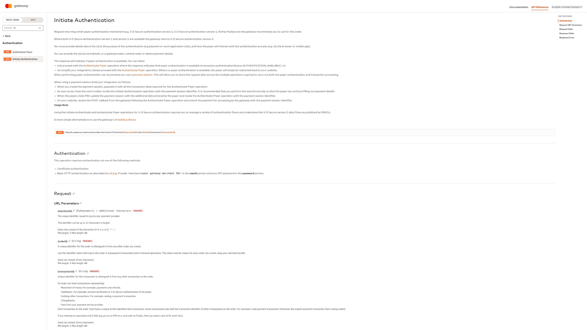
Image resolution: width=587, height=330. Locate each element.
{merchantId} (130, 132)
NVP (33, 20)
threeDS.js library (125, 120)
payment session (142, 75)
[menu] (566, 7)
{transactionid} (168, 132)
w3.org (112, 173)
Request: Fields (566, 29)
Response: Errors (566, 38)
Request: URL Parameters (570, 25)
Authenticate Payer (95, 65)
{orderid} (146, 132)
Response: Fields (566, 34)
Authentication (565, 21)
